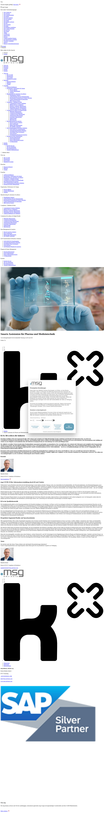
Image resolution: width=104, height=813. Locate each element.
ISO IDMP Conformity (15, 126)
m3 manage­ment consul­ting (10, 39)
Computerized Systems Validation (18, 103)
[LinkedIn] (4, 347)
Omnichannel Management (16, 115)
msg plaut (6, 26)
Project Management (15, 139)
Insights (5, 69)
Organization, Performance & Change (16, 88)
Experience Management (16, 117)
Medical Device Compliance (16, 104)
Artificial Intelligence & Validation (18, 109)
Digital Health (13, 118)
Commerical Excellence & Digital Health (16, 110)
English (5, 54)
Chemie (8, 84)
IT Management (13, 141)
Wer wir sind (10, 74)
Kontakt (4, 46)
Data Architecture (14, 124)
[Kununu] (53, 660)
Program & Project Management (14, 136)
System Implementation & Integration (19, 99)
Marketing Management (15, 111)
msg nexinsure (7, 24)
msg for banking (7, 19)
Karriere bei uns (10, 145)
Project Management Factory (17, 140)
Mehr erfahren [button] (4, 811)
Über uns (6, 65)
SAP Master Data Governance (17, 132)
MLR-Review (13, 119)
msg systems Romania (9, 28)
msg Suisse (6, 31)
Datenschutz (7, 663)
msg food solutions (8, 17)
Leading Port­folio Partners (10, 38)
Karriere (6, 70)
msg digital (6, 16)
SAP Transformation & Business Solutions (17, 128)
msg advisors (7, 13)
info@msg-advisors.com (6, 678)
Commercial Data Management (17, 114)
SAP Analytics (13, 133)
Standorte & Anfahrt (11, 79)
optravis (5, 42)
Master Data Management (16, 125)
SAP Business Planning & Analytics (18, 134)
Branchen (6, 66)
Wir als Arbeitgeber (11, 147)
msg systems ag (7, 12)
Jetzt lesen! (16, 4)
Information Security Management (18, 107)
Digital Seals (7, 35)
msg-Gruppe (10, 77)
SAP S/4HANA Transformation (17, 129)
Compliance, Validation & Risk (14, 102)
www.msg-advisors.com (6, 681)
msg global (6, 20)
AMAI (5, 32)
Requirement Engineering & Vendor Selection (21, 98)
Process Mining (13, 89)
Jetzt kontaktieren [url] (5, 479)
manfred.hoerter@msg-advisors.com (9, 568)
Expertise (6, 68)
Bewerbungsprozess (11, 148)
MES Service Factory (15, 100)
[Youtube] (4, 350)
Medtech (9, 83)
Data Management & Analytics (14, 121)
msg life (5, 23)
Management (10, 76)
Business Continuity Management (18, 106)
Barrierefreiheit (7, 665)
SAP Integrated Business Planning (18, 130)
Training (12, 92)
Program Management (15, 137)
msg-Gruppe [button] (10, 25)
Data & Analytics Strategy (16, 122)
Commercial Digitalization (16, 113)
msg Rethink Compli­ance (10, 27)
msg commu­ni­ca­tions (9, 15)
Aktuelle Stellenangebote (13, 149)
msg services (7, 30)
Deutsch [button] (8, 51)
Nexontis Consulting (9, 41)
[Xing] (4, 348)
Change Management (15, 91)
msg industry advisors (9, 22)
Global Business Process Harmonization (19, 96)
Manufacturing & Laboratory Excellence (16, 94)
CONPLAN (7, 34)
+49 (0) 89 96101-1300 (6, 676)
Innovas (5, 37)
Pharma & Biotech (11, 81)
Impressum (6, 664)
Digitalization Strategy (15, 95)
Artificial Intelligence (12, 87)
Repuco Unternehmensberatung (11, 43)
